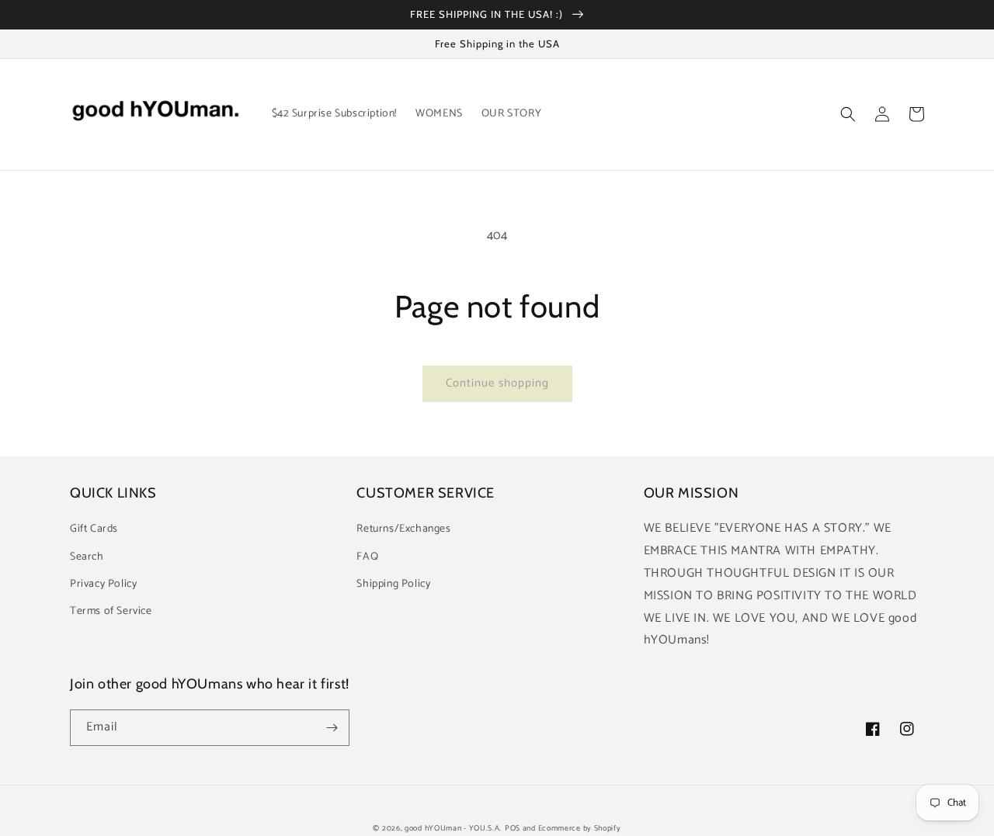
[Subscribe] (332, 727)
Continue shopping (497, 383)
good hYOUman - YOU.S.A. (453, 828)
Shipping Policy (393, 584)
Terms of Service (111, 611)
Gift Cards (94, 529)
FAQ (367, 557)
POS (512, 828)
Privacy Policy (103, 584)
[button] (848, 114)
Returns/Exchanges (403, 529)
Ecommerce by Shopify (579, 828)
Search (87, 557)
